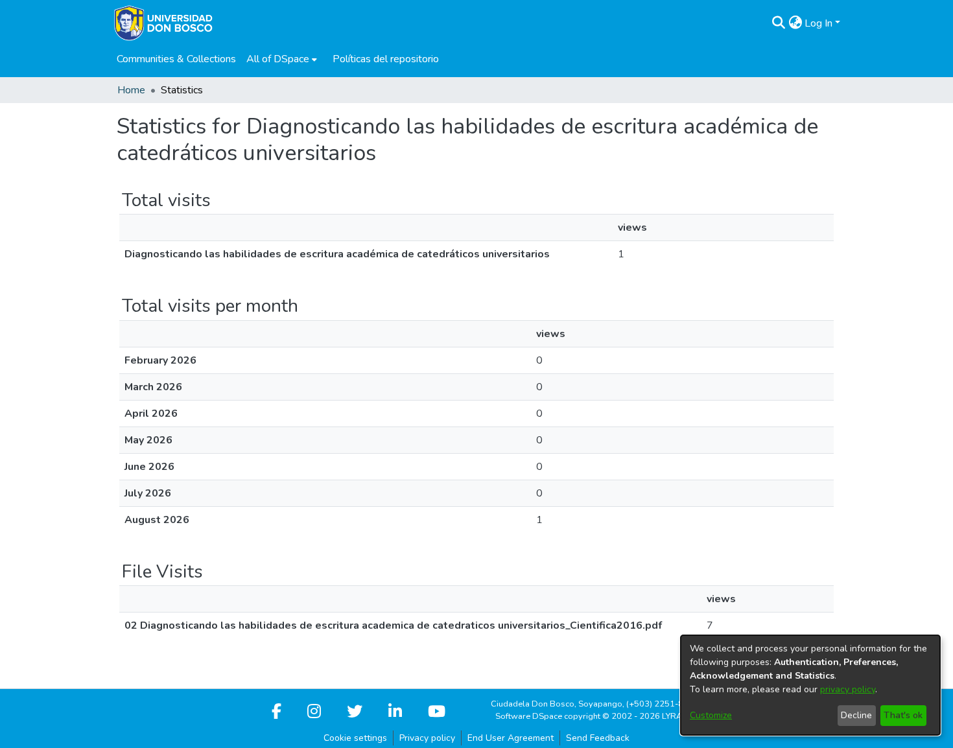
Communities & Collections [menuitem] (176, 59)
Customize (711, 715)
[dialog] (810, 685)
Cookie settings (355, 738)
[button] (778, 23)
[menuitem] (281, 59)
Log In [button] (820, 23)
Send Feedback (597, 738)
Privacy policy (427, 738)
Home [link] (131, 90)
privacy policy (847, 689)
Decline (856, 715)
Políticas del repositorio (386, 59)
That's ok (903, 715)
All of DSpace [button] (277, 59)
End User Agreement (510, 738)
